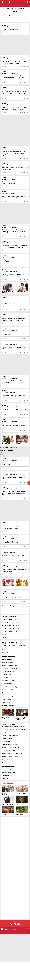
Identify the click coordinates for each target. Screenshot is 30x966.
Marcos (9, 735)
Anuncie (27, 928)
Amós (6, 693)
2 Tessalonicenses (17, 753)
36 (9, 631)
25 (2, 628)
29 (11, 628)
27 (7, 628)
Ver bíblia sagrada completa (9, 705)
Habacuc (8, 699)
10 (5, 622)
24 (18, 625)
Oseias (14, 689)
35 (7, 631)
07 (16, 619)
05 (11, 619)
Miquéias (13, 696)
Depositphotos (13, 929)
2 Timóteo (10, 756)
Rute (11, 662)
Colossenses (11, 750)
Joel (3, 693)
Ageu (3, 702)
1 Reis (15, 665)
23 (16, 625)
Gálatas (4, 759)
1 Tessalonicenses (7, 753)
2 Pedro (13, 772)
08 (18, 619)
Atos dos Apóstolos (7, 741)
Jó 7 (3, 611)
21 (11, 625)
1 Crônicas (9, 668)
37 (11, 631)
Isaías (3, 686)
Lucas (13, 735)
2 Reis (4, 668)
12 (9, 622)
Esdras (4, 671)
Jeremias (8, 686)
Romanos (16, 756)
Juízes (8, 662)
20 (9, 625)
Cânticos (11, 680)
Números (4, 656)
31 (16, 628)
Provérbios (12, 677)
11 (7, 622)
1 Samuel (4, 665)
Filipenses (5, 750)
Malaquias (11, 693)
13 (11, 622)
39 (16, 631)
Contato (23, 928)
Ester (13, 671)
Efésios (17, 747)
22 (13, 625)
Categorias (6, 8)
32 (18, 628)
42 (5, 634)
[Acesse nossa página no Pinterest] (15, 924)
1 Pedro (8, 772)
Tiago (3, 772)
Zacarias (8, 702)
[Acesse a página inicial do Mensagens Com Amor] (15, 2)
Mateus (4, 735)
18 (5, 625)
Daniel (9, 689)
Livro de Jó (5, 637)
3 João (12, 769)
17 (2, 625)
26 (5, 628)
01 (2, 619)
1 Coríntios (5, 747)
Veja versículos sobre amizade (10, 306)
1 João (4, 769)
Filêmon (9, 759)
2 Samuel (10, 665)
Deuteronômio (11, 656)
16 (18, 622)
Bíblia (11, 8)
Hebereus (7, 766)
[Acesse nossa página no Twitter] (11, 924)
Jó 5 (3, 608)
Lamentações (15, 686)
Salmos (6, 677)
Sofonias (14, 699)
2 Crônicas (15, 668)
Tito (3, 766)
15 (16, 622)
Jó (26, 8)
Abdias (4, 696)
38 (13, 631)
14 (13, 622)
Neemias (9, 671)
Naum (3, 699)
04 (9, 619)
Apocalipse (5, 778)
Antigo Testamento (19, 8)
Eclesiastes (5, 680)
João (17, 735)
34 (5, 631)
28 (9, 628)
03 (7, 619)
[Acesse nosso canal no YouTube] (18, 924)
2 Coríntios (11, 747)
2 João (8, 769)
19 (7, 625)
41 (2, 634)
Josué (3, 662)
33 (2, 631)
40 (18, 631)
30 (13, 628)
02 (5, 619)
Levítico (14, 653)
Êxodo (9, 653)
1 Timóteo (4, 756)
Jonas (8, 696)
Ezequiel (4, 689)
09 (2, 622)
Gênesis (4, 653)
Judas (12, 766)
